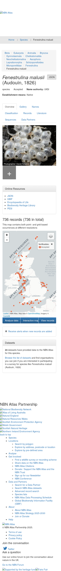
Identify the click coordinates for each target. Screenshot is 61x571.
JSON (52, 77)
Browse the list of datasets (18, 357)
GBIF (10, 199)
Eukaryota (19, 52)
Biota (7, 52)
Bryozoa (44, 52)
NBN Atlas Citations (24, 465)
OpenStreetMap (34, 313)
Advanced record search (27, 491)
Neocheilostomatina (16, 59)
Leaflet (5, 313)
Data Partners (28, 119)
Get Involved (15, 456)
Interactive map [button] (30, 320)
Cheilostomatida (33, 56)
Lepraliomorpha (14, 62)
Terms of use (15, 532)
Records (27, 113)
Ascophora (35, 59)
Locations (13, 440)
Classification (11, 113)
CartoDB (6, 316)
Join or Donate (22, 516)
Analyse (12, 453)
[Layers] (50, 236)
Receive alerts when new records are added (30, 331)
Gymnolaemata (14, 56)
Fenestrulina (31, 65)
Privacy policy (15, 535)
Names (35, 106)
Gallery (23, 106)
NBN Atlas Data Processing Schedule (33, 497)
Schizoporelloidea (34, 62)
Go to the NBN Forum (13, 564)
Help (11, 519)
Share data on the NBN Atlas (29, 462)
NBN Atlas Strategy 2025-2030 (30, 513)
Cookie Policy (15, 538)
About (11, 506)
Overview (9, 106)
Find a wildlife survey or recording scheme (36, 459)
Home (11, 39)
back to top (5, 434)
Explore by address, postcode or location (35, 447)
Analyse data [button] (11, 320)
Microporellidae (14, 65)
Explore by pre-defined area (29, 450)
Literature (41, 113)
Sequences (10, 119)
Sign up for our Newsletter (28, 475)
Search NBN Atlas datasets (28, 488)
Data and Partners (18, 481)
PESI (9, 208)
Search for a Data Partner (27, 484)
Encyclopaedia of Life (17, 202)
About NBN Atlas (23, 510)
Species (24, 39)
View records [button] (47, 320)
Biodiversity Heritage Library (21, 205)
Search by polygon (24, 443)
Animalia (32, 52)
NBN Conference (23, 478)
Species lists (21, 494)
